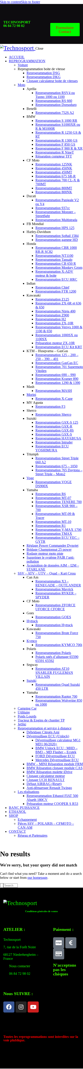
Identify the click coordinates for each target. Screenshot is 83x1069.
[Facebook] (8, 1007)
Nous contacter (19, 966)
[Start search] (2, 885)
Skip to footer (30, 2)
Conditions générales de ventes (41, 911)
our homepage (37, 877)
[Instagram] (21, 1007)
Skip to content (10, 2)
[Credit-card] (58, 953)
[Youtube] (33, 1007)
